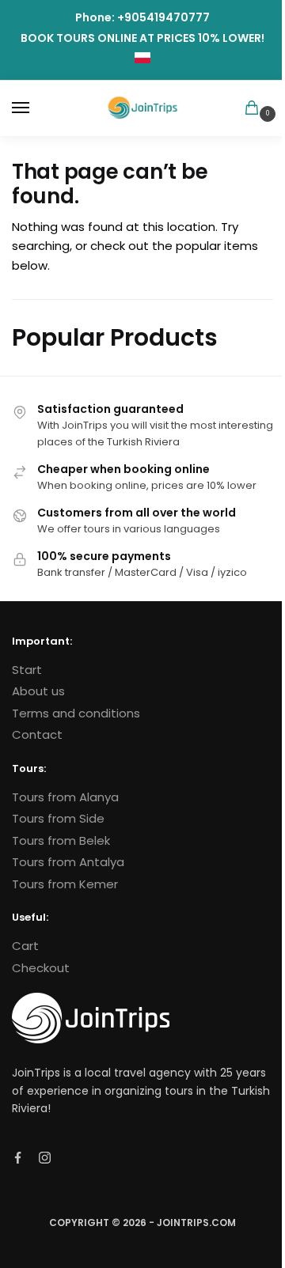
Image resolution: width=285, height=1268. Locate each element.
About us (38, 691)
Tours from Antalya (68, 862)
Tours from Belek (61, 840)
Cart (25, 945)
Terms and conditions (76, 713)
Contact (37, 734)
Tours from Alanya (65, 797)
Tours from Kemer (65, 884)
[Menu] (35, 108)
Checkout (41, 968)
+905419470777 (163, 17)
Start (27, 669)
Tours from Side (58, 818)
